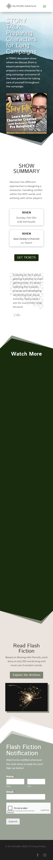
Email (10, 791)
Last (29, 786)
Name (10, 776)
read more (14, 432)
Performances (29, 403)
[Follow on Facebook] (38, 855)
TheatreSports (20, 400)
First (8, 786)
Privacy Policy (37, 846)
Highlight (13, 403)
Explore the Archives (26, 675)
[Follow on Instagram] (45, 855)
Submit (13, 821)
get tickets (26, 257)
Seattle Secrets (20, 561)
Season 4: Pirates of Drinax (25, 478)
